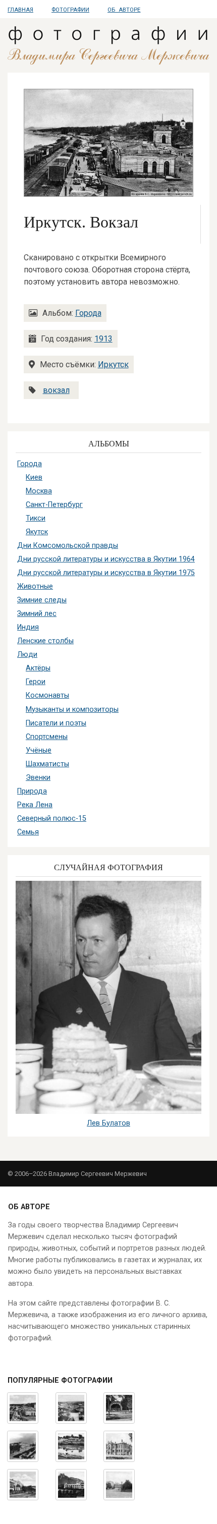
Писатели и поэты (56, 723)
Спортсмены (47, 736)
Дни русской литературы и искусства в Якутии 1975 (106, 573)
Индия (28, 627)
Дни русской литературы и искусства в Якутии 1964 (106, 559)
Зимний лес (37, 613)
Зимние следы (42, 600)
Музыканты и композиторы (72, 709)
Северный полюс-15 (51, 818)
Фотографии (70, 10)
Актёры (38, 668)
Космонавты (47, 695)
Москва (39, 491)
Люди (27, 654)
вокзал (56, 390)
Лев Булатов (108, 1123)
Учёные (38, 750)
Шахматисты (47, 764)
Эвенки (38, 777)
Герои (35, 682)
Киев (34, 477)
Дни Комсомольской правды (67, 545)
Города (88, 313)
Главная (20, 10)
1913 (103, 339)
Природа (32, 791)
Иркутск (113, 364)
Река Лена (34, 805)
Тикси (35, 518)
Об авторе (123, 10)
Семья (28, 832)
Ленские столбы (45, 641)
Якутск (37, 532)
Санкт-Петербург (54, 504)
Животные (35, 586)
